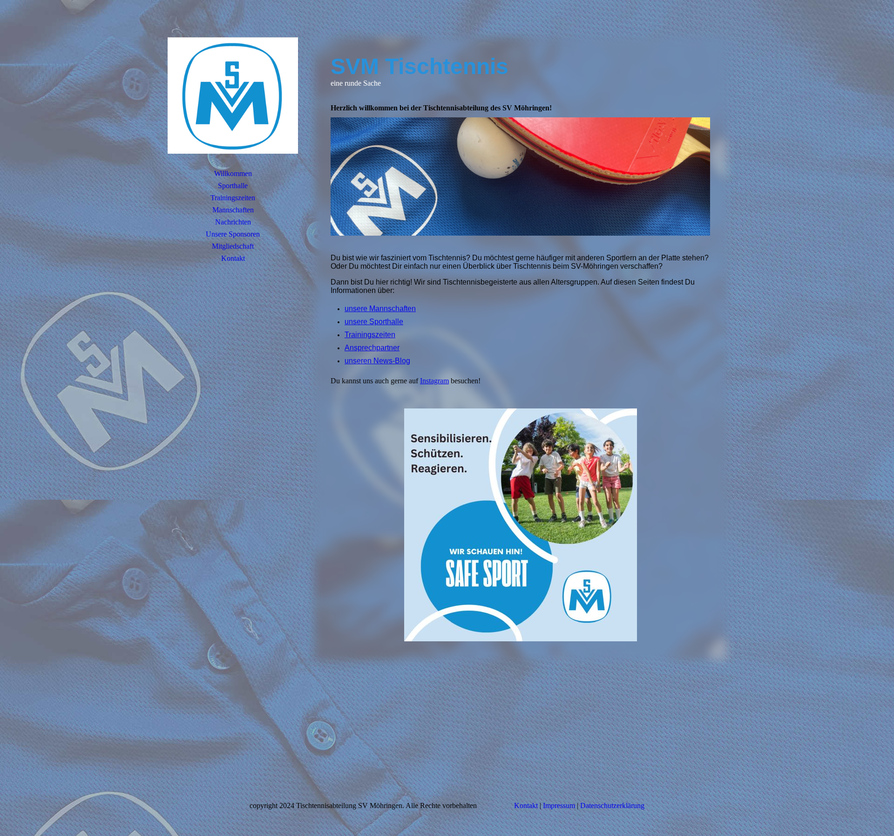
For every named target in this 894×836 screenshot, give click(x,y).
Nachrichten (233, 222)
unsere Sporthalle (374, 322)
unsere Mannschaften (380, 309)
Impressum (559, 805)
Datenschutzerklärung (612, 805)
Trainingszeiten (232, 198)
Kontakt (233, 258)
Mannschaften (233, 210)
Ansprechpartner (372, 348)
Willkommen (233, 173)
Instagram (434, 381)
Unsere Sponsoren (233, 234)
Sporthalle (233, 186)
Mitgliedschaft (233, 246)
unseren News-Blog (377, 361)
